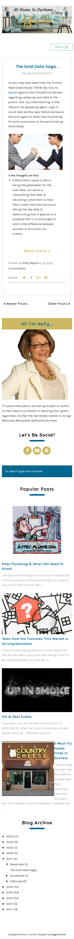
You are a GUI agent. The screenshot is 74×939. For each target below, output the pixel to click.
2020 (10, 847)
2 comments (17, 268)
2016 (9, 887)
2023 (9, 836)
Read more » (37, 250)
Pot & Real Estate (16, 717)
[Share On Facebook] (31, 278)
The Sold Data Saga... (37, 66)
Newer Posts (17, 304)
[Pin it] (46, 278)
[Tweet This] (24, 278)
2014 (9, 898)
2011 (9, 909)
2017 (9, 859)
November (17, 875)
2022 (9, 842)
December (17, 864)
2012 (9, 904)
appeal (13, 92)
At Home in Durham (27, 934)
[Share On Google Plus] (38, 278)
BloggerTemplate (58, 934)
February (16, 881)
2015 (9, 892)
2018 (9, 853)
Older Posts (57, 304)
